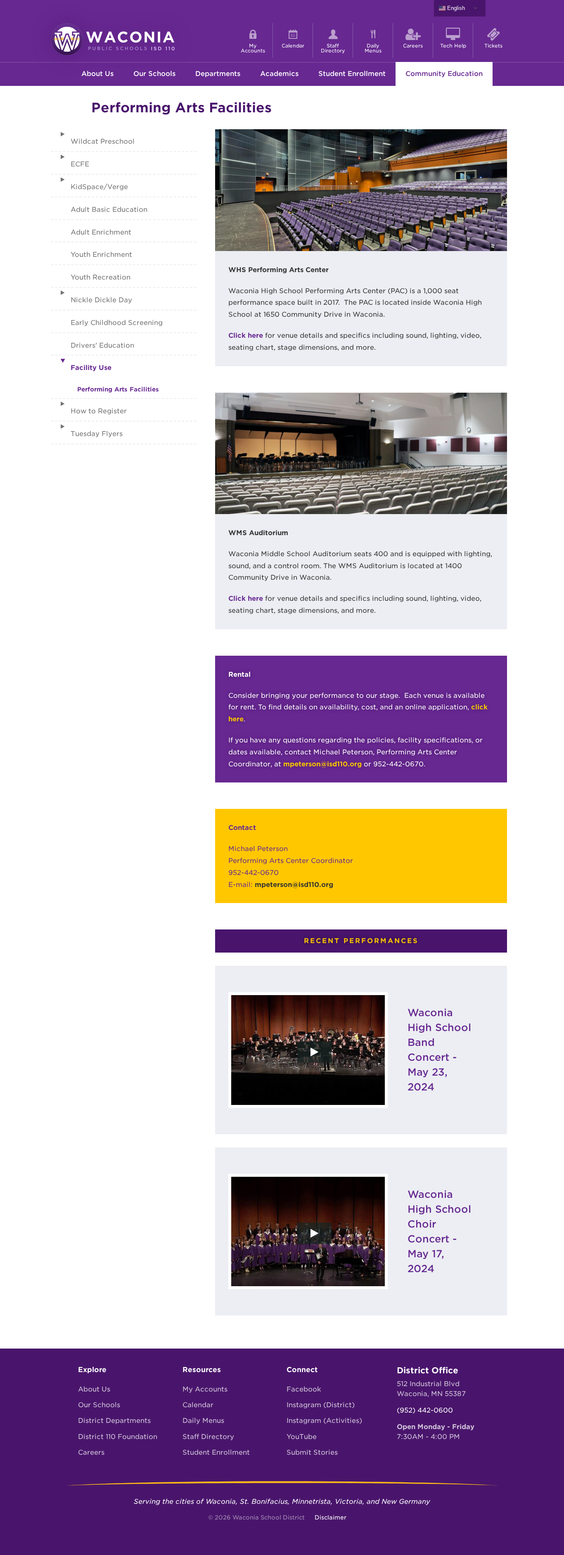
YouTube (302, 1437)
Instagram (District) (321, 1405)
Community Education (444, 74)
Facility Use (91, 368)
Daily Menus (203, 1421)
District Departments (114, 1421)
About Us (94, 1389)
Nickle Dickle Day (101, 300)
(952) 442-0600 (425, 1410)
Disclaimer (330, 1517)
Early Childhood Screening (117, 323)
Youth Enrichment (101, 254)
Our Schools (99, 1405)
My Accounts (204, 1389)
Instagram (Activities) (324, 1421)
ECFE (80, 164)
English (455, 8)
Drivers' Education (102, 345)
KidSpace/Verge (99, 187)
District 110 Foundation (117, 1437)
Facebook (304, 1389)
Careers (91, 1452)
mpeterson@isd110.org (322, 764)
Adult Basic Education (109, 209)
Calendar (197, 1405)
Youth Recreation (100, 277)
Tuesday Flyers (97, 434)
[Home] (113, 39)
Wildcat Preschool (103, 141)
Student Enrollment (352, 74)
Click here (245, 335)
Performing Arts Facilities (118, 389)
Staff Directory (208, 1437)
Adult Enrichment (101, 232)
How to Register (99, 411)
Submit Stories (312, 1452)
